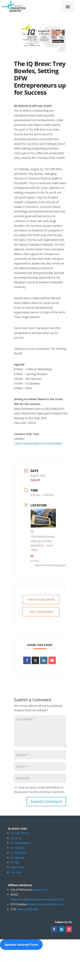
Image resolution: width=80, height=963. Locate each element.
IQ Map (15, 862)
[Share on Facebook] (27, 660)
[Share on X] (35, 660)
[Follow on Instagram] (69, 929)
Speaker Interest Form (21, 945)
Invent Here (18, 867)
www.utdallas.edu (28, 909)
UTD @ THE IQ (20, 833)
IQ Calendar (18, 857)
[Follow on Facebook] (54, 929)
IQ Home (16, 838)
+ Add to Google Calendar (41, 599)
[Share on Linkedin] (43, 660)
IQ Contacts (18, 848)
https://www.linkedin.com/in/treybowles (39, 443)
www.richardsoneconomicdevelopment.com (37, 899)
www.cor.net (41, 889)
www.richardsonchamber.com (46, 904)
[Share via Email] (52, 660)
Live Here (16, 872)
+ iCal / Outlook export (41, 611)
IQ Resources (19, 852)
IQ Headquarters (21, 843)
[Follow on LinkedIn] (62, 929)
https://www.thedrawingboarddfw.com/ (56, 565)
